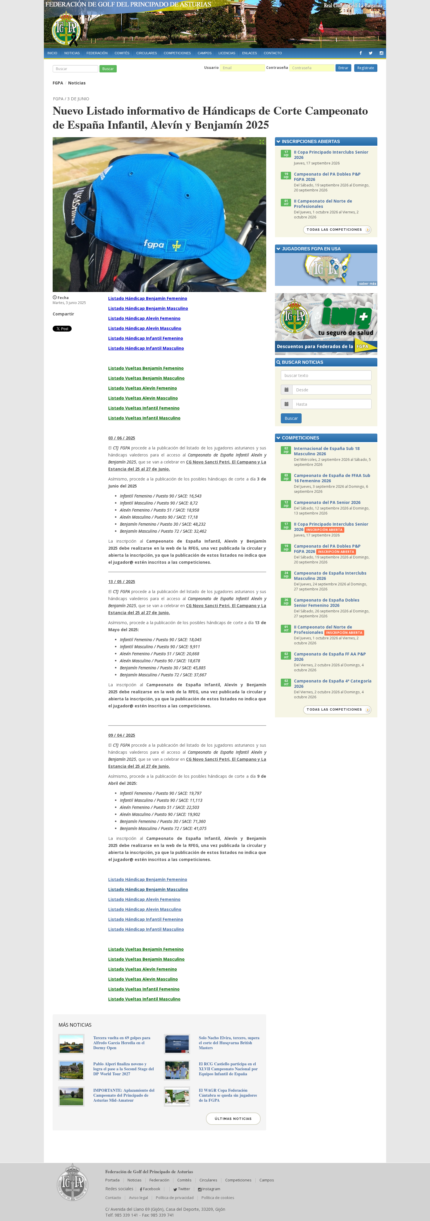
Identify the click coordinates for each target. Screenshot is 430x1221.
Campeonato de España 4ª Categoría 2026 (332, 683)
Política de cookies (218, 1197)
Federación (97, 53)
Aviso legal (138, 1197)
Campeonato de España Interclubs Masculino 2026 (330, 575)
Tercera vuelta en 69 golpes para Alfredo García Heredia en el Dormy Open (121, 1043)
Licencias (227, 53)
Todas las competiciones (334, 230)
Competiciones (177, 53)
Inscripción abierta (324, 530)
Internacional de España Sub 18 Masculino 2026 (327, 451)
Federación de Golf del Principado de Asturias (215, 24)
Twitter (183, 1188)
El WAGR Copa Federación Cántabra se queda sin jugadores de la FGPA (228, 1095)
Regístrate (365, 67)
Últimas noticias (233, 1119)
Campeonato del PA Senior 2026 (327, 502)
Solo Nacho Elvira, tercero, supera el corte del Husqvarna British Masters (229, 1043)
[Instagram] (381, 51)
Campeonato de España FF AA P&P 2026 (330, 656)
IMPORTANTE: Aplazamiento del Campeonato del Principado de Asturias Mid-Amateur (123, 1095)
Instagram (211, 1188)
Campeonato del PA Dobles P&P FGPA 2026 (327, 176)
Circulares (146, 53)
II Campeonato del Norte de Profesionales (323, 203)
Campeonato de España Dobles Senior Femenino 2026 (327, 602)
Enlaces (249, 53)
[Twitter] (371, 51)
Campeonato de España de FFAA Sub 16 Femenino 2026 (332, 478)
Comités (122, 53)
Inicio (52, 53)
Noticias (72, 53)
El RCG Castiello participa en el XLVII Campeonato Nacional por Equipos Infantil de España (228, 1069)
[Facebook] (361, 51)
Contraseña (277, 67)
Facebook (151, 1188)
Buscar (108, 68)
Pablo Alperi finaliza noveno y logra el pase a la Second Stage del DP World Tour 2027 (123, 1069)
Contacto (273, 53)
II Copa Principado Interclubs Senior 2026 (331, 154)
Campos (204, 53)
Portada (112, 1180)
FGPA (58, 83)
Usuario (211, 67)
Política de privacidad (175, 1197)
